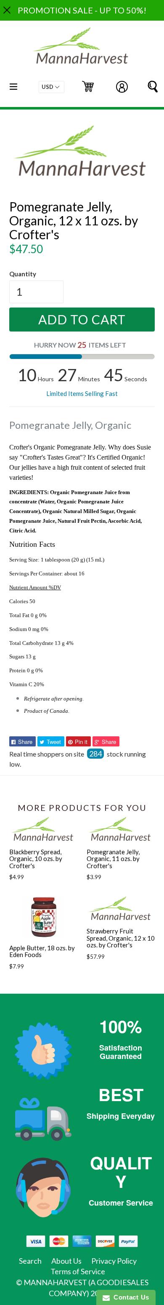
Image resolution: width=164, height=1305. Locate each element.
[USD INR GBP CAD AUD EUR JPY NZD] (51, 87)
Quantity (22, 274)
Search (30, 1260)
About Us (66, 1260)
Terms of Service (77, 1271)
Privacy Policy (114, 1260)
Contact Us (129, 1297)
